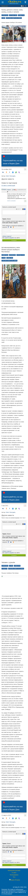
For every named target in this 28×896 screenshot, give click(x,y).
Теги (14, 877)
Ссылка (25, 209)
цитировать (13, 200)
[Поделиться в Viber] (19, 172)
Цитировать (23, 209)
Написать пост (4, 6)
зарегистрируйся (9, 238)
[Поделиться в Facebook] (9, 172)
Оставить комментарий (8, 185)
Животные (5, 255)
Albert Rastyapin (10, 176)
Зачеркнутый (20, 209)
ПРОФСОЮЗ (5, 15)
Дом (4, 18)
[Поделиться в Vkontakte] (2, 172)
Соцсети (5, 568)
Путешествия (13, 15)
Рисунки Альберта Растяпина (14, 18)
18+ (25, 6)
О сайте (14, 872)
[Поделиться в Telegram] (12, 172)
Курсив (18, 209)
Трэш (4, 257)
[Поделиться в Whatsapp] (16, 172)
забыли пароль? (6, 236)
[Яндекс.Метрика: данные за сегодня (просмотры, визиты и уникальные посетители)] (14, 880)
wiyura (9, 189)
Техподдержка (14, 875)
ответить (9, 200)
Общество (21, 15)
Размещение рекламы (14, 870)
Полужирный (17, 209)
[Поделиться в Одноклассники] (6, 172)
